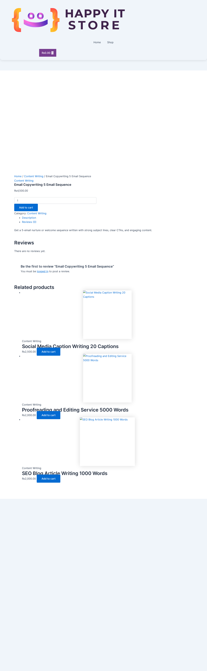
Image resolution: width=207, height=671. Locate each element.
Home (97, 42)
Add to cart (26, 207)
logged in (42, 271)
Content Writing (33, 176)
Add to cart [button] (48, 351)
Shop (110, 42)
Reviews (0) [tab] (29, 222)
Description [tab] (29, 217)
